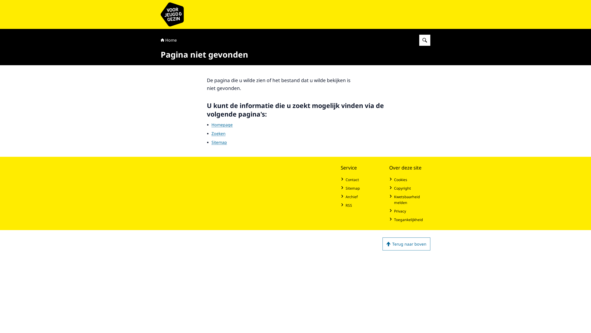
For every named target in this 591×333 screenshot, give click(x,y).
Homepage (222, 124)
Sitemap (219, 142)
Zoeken (218, 133)
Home (171, 40)
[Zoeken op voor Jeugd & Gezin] (424, 40)
